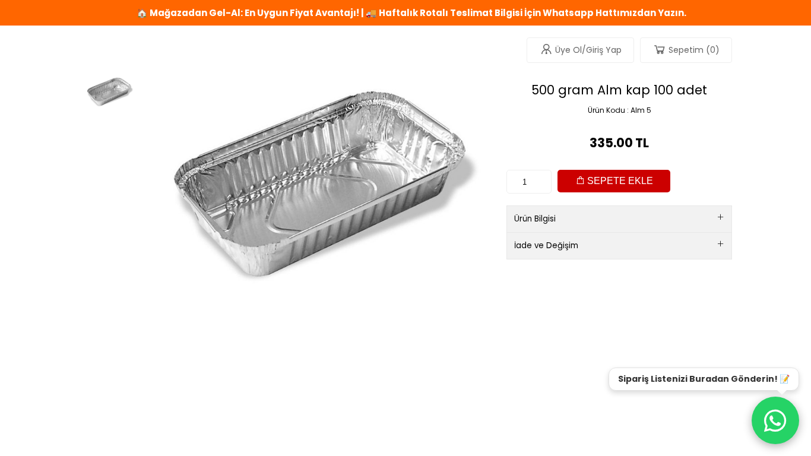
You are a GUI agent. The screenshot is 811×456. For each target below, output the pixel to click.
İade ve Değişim (546, 245)
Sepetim (694, 50)
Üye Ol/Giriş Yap (588, 50)
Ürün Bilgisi (535, 218)
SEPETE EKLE (619, 181)
